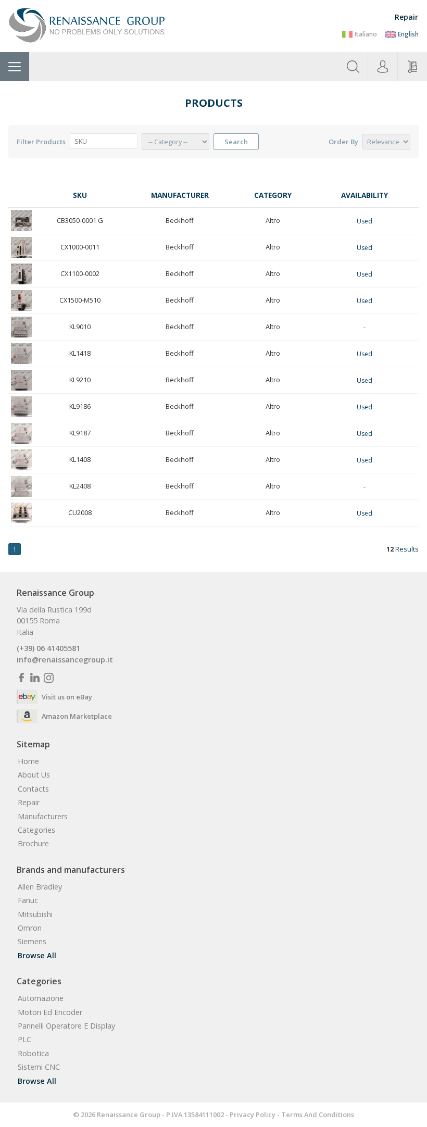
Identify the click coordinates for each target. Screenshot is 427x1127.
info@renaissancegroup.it (65, 659)
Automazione (41, 998)
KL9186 (80, 406)
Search (236, 141)
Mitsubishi (35, 914)
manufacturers (43, 816)
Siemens (32, 941)
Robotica (33, 1053)
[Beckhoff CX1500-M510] (21, 300)
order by (343, 142)
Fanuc (28, 900)
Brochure (33, 843)
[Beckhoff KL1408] (21, 459)
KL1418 (80, 353)
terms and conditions (317, 1114)
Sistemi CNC (39, 1067)
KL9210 (80, 379)
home (28, 761)
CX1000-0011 (79, 247)
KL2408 (80, 486)
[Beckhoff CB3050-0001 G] (21, 220)
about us (34, 775)
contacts (33, 789)
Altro (273, 220)
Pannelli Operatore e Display (66, 1026)
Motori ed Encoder (50, 1012)
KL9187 (80, 432)
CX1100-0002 (79, 273)
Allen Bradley (40, 887)
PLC (24, 1039)
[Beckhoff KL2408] (21, 486)
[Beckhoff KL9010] (21, 327)
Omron (30, 928)
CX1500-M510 (80, 300)
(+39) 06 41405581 (48, 648)
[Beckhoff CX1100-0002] (21, 274)
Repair (406, 17)
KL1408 (80, 459)
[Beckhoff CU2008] (21, 513)
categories (36, 830)
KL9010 (80, 326)
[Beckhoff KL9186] (21, 406)
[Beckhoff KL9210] (21, 380)
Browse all (37, 955)
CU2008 (80, 512)
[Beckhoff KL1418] (21, 353)
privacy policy (252, 1114)
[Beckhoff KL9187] (21, 433)
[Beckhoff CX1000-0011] (21, 247)
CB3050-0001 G (80, 220)
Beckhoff (180, 220)
